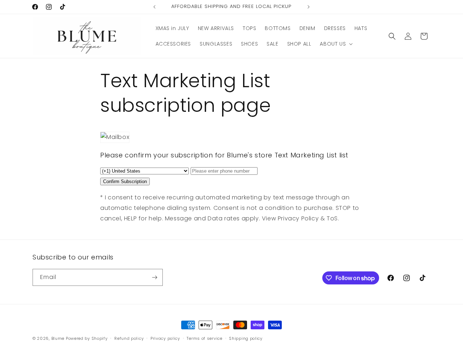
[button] (335, 43)
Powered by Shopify (87, 338)
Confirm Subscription (125, 181)
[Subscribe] (154, 277)
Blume (58, 338)
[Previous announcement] (154, 7)
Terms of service (204, 338)
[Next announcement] (309, 7)
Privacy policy (165, 338)
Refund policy (129, 338)
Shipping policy (246, 338)
